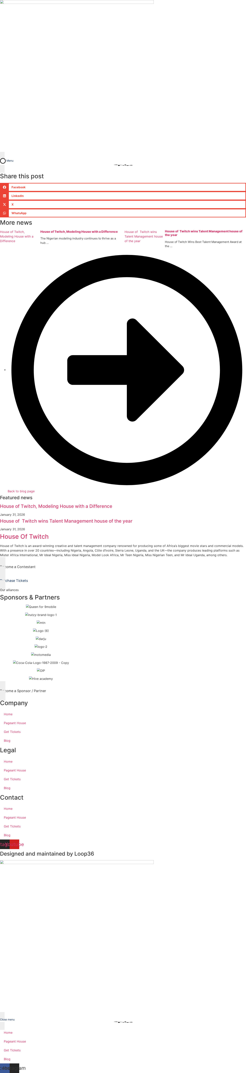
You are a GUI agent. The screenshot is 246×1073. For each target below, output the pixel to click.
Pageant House (15, 723)
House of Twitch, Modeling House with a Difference (79, 232)
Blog (7, 740)
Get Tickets (12, 732)
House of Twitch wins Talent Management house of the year (66, 521)
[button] (123, 187)
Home (8, 714)
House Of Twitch (24, 536)
